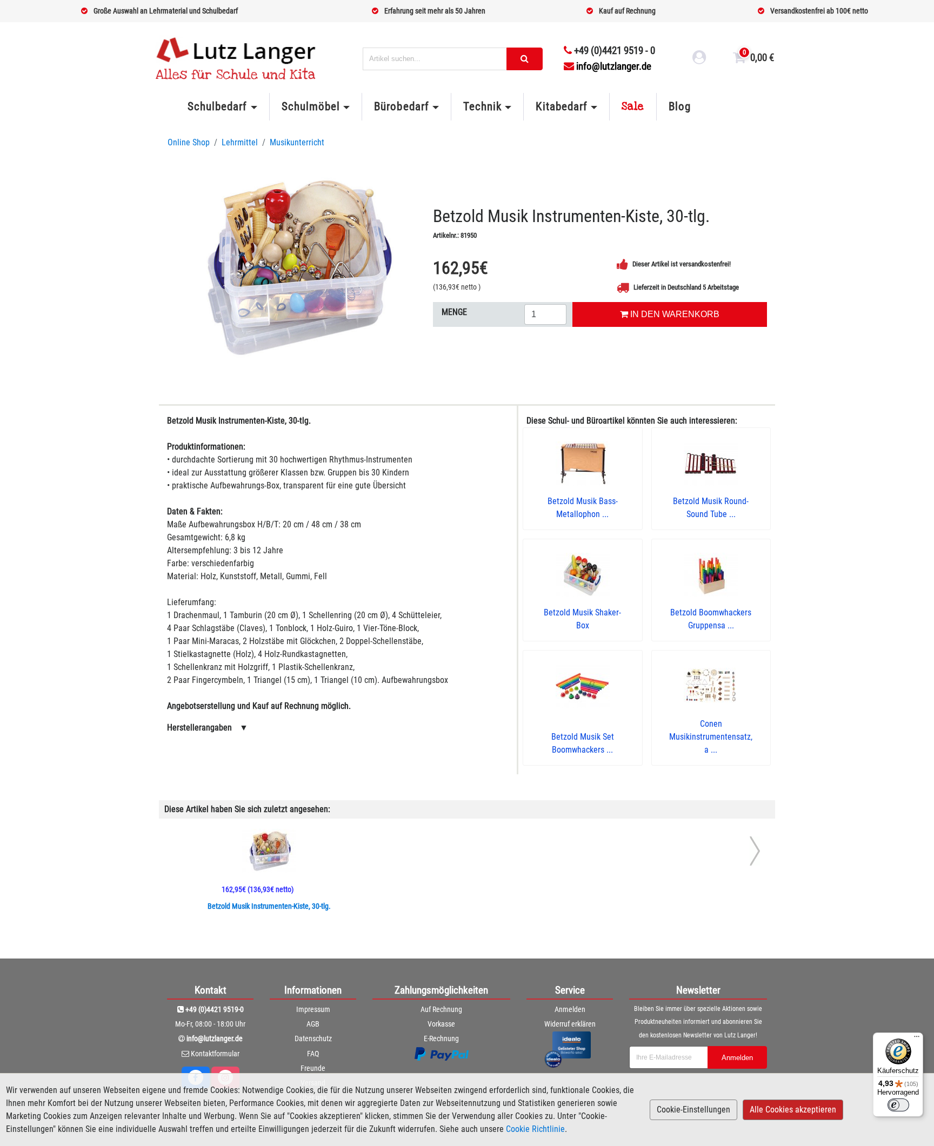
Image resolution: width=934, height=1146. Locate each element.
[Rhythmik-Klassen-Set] (296, 267)
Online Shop (189, 142)
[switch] (898, 1104)
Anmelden (570, 1009)
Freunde (313, 1068)
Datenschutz (313, 1038)
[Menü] (916, 1039)
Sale (633, 106)
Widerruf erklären (570, 1024)
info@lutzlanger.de (613, 66)
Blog (680, 106)
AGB (312, 1024)
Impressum (313, 1009)
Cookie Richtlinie (535, 1129)
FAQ (313, 1053)
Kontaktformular (215, 1053)
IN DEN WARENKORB (673, 314)
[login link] (699, 58)
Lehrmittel (240, 142)
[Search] (524, 59)
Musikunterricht (297, 142)
